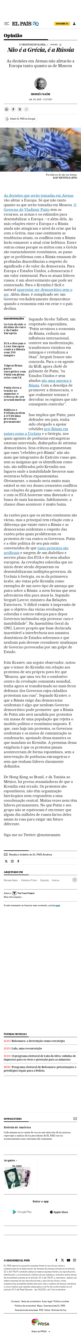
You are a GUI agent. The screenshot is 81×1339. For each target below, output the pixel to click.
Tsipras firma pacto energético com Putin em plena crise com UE (15, 371)
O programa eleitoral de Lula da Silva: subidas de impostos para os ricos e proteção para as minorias (40, 1057)
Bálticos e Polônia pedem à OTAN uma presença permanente (14, 416)
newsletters (12, 1118)
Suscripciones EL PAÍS (54, 1306)
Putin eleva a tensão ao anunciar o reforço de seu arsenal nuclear (15, 394)
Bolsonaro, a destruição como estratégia (38, 1041)
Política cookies (61, 1301)
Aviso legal (47, 1301)
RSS (41, 1310)
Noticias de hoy (58, 1310)
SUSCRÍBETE (62, 23)
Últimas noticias (15, 1034)
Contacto (15, 1301)
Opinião (13, 35)
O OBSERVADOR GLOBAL (32, 44)
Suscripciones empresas (26, 1310)
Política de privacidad (25, 1306)
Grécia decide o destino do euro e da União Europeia (15, 329)
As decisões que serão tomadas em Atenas (38, 195)
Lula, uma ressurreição (27, 1048)
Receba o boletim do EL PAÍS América (30, 854)
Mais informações (12, 897)
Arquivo (9, 1160)
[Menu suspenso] (7, 24)
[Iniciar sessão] (74, 24)
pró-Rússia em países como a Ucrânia (36, 431)
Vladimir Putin (29, 880)
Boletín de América (17, 1127)
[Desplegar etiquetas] (74, 879)
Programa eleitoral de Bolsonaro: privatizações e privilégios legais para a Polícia (40, 1068)
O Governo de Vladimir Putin (40, 207)
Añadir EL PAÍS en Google (22, 118)
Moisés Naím (40, 94)
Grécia (55, 880)
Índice (47, 1310)
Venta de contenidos (31, 1301)
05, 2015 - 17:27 (40, 99)
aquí (57, 905)
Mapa (39, 1306)
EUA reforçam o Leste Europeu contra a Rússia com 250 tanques (15, 349)
